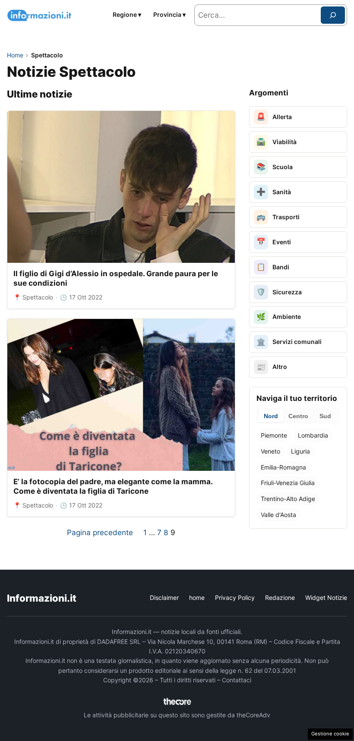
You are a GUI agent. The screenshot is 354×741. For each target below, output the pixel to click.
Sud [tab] (325, 416)
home (197, 597)
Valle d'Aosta (278, 514)
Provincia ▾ (169, 14)
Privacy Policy (235, 597)
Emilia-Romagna (283, 467)
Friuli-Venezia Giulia (288, 482)
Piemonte (274, 435)
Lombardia (313, 435)
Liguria (300, 451)
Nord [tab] (271, 416)
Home (15, 55)
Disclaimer (164, 597)
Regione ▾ (127, 14)
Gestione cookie (330, 734)
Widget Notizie (326, 597)
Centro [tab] (298, 416)
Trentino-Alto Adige (288, 498)
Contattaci (236, 680)
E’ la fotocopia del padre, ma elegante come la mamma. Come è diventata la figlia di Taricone (112, 486)
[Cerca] (333, 15)
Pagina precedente (100, 532)
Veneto (270, 451)
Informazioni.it (41, 598)
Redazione (280, 597)
